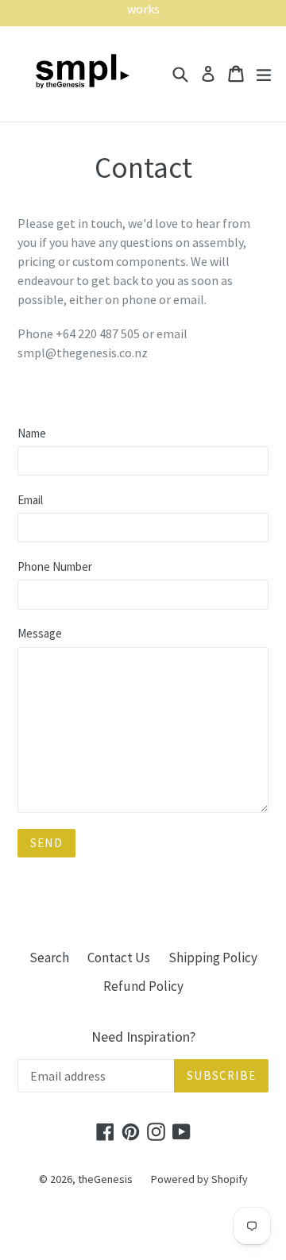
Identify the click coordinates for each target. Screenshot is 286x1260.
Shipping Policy (212, 957)
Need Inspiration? (143, 1037)
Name (31, 433)
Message (39, 633)
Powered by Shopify (199, 1179)
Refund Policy (143, 986)
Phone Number (54, 566)
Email (30, 499)
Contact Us (118, 957)
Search (49, 957)
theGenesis (105, 1179)
